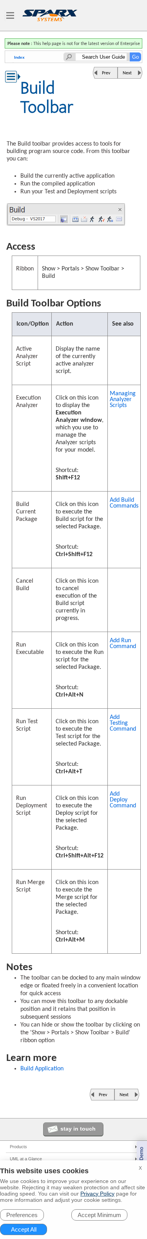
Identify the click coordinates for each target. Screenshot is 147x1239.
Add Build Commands (124, 503)
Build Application (42, 1069)
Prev (106, 73)
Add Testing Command (123, 723)
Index (19, 57)
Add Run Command (123, 644)
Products (18, 1146)
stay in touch (78, 1129)
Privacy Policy (97, 1193)
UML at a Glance (26, 1158)
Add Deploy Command (123, 800)
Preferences (22, 1215)
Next (127, 73)
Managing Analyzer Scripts (123, 400)
